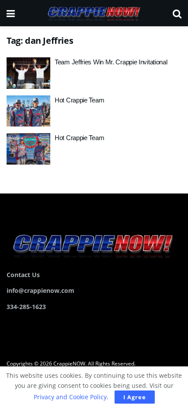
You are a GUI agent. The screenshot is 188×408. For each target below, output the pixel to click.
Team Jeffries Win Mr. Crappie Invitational (111, 62)
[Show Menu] (11, 13)
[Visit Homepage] (93, 13)
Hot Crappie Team (79, 100)
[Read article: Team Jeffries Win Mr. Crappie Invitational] (28, 73)
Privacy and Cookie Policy (70, 397)
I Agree (134, 397)
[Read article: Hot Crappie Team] (28, 111)
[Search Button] (177, 13)
